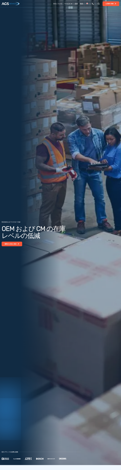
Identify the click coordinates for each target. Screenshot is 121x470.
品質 (76, 4)
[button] (99, 4)
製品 (81, 4)
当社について (57, 4)
